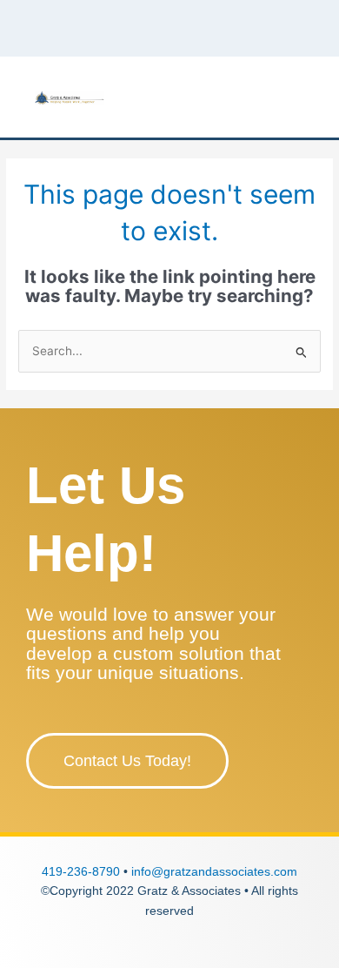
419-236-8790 (81, 871)
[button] (309, 97)
